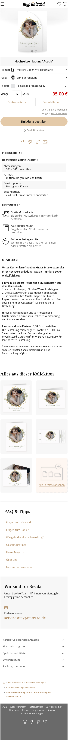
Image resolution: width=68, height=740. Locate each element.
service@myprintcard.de (25, 617)
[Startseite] (4, 683)
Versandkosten (59, 113)
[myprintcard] (34, 7)
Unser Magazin (15, 552)
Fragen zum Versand (18, 522)
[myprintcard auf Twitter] (45, 722)
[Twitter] (37, 142)
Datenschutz (36, 706)
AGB (5, 706)
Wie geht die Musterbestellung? (25, 537)
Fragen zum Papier (17, 530)
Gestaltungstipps (16, 545)
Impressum (38, 710)
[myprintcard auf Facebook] (32, 722)
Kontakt (52, 710)
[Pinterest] (30, 142)
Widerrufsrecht (18, 706)
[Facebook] (22, 142)
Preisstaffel (49, 102)
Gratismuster (16, 102)
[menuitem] (59, 4)
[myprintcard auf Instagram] (25, 722)
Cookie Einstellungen (32, 713)
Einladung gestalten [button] (34, 121)
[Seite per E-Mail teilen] (45, 141)
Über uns (11, 559)
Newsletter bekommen (19, 567)
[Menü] (4, 4)
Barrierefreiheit (54, 706)
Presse (25, 710)
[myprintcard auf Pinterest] (38, 722)
